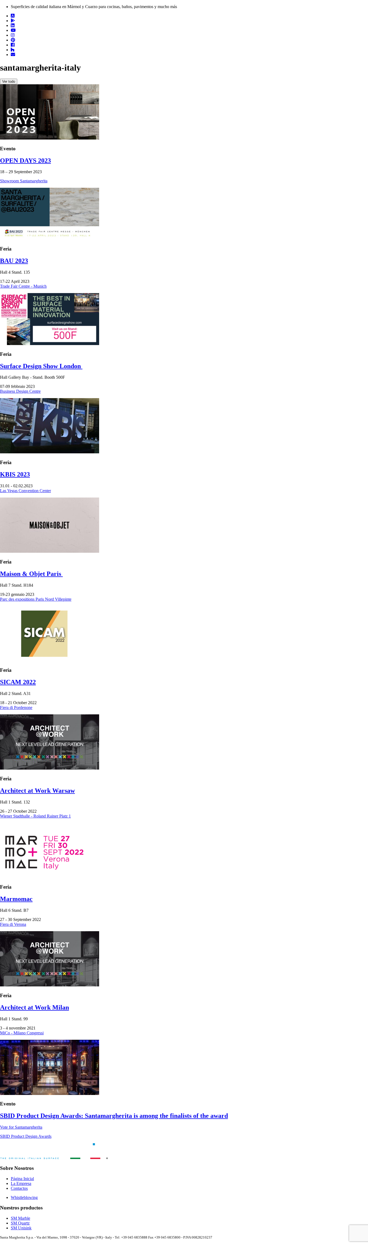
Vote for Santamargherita (21, 1127)
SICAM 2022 (18, 682)
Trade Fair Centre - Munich (23, 286)
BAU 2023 (14, 260)
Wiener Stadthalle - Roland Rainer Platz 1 (35, 816)
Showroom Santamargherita (23, 181)
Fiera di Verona (13, 924)
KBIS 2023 (15, 474)
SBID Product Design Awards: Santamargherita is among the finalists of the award (114, 1115)
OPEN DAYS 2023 (25, 160)
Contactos (19, 1188)
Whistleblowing (24, 1197)
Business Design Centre (20, 391)
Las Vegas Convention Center (25, 490)
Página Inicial (22, 1178)
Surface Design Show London (41, 366)
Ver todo (8, 81)
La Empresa (21, 1183)
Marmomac (16, 898)
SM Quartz (20, 1223)
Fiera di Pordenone (16, 707)
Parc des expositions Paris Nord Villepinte (35, 599)
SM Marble (20, 1218)
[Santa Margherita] (54, 1157)
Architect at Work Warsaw (37, 790)
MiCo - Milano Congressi (22, 1033)
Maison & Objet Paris (31, 573)
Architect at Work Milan (34, 1007)
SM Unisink (21, 1228)
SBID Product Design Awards (25, 1136)
